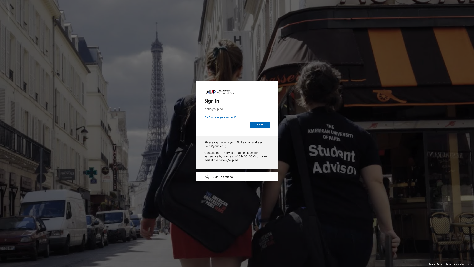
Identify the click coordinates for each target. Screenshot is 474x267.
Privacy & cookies (455, 264)
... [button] (470, 264)
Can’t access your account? (220, 117)
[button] (237, 176)
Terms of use (435, 264)
